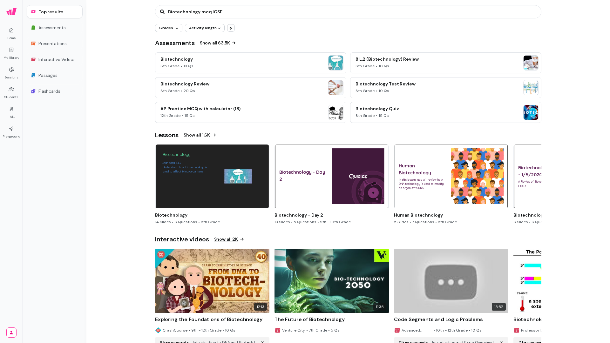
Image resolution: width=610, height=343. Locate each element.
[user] (11, 332)
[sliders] (231, 28)
